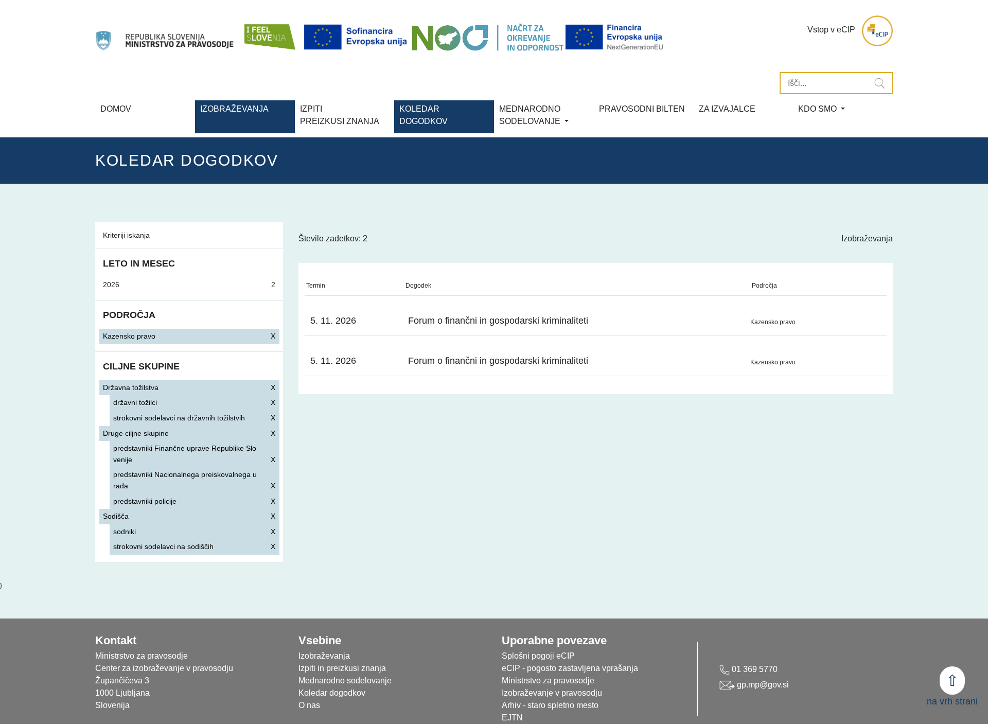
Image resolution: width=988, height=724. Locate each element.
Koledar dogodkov (331, 692)
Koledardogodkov (423, 115)
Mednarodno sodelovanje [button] (530, 115)
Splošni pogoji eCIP (538, 655)
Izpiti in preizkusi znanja (342, 668)
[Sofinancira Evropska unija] (357, 37)
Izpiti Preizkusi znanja (339, 115)
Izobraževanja (234, 108)
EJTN (512, 717)
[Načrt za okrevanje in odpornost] (487, 37)
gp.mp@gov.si (762, 684)
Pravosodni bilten (642, 108)
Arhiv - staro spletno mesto (550, 705)
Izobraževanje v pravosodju (552, 692)
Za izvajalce (727, 108)
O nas (309, 705)
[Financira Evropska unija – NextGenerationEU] (614, 37)
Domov (115, 108)
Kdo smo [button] (818, 108)
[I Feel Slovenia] (269, 30)
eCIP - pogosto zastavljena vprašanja (570, 668)
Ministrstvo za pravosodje (548, 680)
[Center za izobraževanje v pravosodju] (165, 30)
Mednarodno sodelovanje (345, 680)
